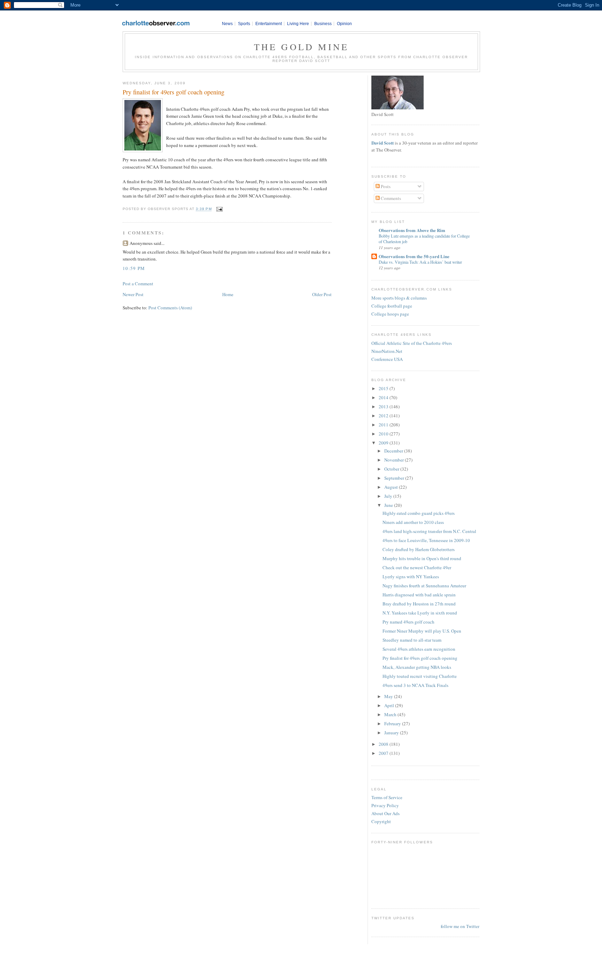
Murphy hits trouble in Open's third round (422, 558)
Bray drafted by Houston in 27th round (419, 604)
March (391, 714)
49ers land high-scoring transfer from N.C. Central (429, 531)
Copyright (381, 821)
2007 (384, 753)
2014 (384, 397)
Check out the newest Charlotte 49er (417, 567)
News (227, 23)
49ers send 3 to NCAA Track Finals (415, 685)
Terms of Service (386, 797)
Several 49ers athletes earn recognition (419, 649)
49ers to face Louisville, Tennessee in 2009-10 (426, 540)
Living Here (298, 23)
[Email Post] (218, 209)
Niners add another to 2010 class (413, 522)
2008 (384, 744)
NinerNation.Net (386, 351)
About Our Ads (385, 813)
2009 (384, 443)
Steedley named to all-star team (412, 640)
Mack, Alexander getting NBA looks (417, 667)
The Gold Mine (301, 47)
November (394, 460)
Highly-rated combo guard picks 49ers (419, 513)
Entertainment (268, 23)
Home (227, 294)
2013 (384, 406)
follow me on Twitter (460, 926)
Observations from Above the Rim (412, 230)
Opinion (344, 23)
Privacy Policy (385, 805)
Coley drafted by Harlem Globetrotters (419, 549)
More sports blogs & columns (399, 298)
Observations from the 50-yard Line (414, 256)
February (393, 723)
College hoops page (390, 314)
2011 (384, 425)
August (391, 487)
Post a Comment (138, 283)
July (388, 496)
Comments (390, 198)
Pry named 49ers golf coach (408, 622)
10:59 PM (134, 268)
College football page (391, 306)
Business (323, 23)
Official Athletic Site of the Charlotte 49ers (411, 343)
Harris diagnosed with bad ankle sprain (419, 594)
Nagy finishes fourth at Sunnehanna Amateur (424, 585)
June (389, 505)
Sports (244, 23)
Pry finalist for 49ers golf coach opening (173, 92)
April (389, 705)
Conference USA (387, 359)
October (392, 469)
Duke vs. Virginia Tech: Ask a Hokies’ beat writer (420, 262)
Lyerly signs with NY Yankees (411, 576)
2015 (384, 388)
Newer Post (133, 294)
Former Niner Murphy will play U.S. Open (422, 631)
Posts (385, 186)
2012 (384, 415)
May (389, 696)
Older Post (322, 294)
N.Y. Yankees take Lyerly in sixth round (420, 613)
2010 (384, 434)
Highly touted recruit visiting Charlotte (420, 676)
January (392, 732)
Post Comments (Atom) (170, 307)
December (394, 451)
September (394, 478)
